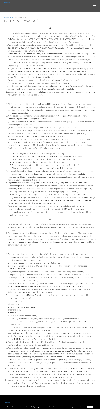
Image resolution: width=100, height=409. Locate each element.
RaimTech (7, 2)
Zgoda (90, 407)
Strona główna (8, 17)
